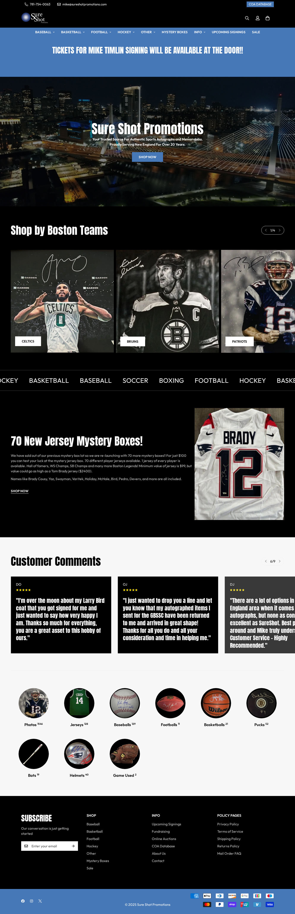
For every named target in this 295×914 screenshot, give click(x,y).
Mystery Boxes (175, 32)
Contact (158, 861)
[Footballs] (170, 703)
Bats (33, 775)
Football (99, 32)
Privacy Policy (228, 824)
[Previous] (266, 230)
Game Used (124, 775)
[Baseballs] (125, 703)
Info (198, 32)
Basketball (71, 32)
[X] (40, 901)
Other (146, 32)
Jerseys (79, 724)
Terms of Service (230, 831)
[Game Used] (125, 754)
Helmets (79, 775)
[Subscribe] (73, 846)
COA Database (163, 846)
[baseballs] (34, 754)
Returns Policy (228, 846)
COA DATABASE (260, 4)
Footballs (170, 724)
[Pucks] (261, 703)
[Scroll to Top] (287, 890)
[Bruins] (167, 301)
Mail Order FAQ (229, 853)
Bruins (132, 341)
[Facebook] (23, 901)
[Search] (247, 18)
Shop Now (147, 157)
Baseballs (125, 724)
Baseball (43, 32)
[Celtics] (62, 301)
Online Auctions (164, 839)
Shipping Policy (229, 839)
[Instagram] (31, 901)
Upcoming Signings (229, 32)
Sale (256, 32)
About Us (159, 853)
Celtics (28, 341)
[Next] (279, 230)
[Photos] (34, 703)
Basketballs (216, 724)
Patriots (239, 341)
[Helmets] (79, 754)
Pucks (261, 724)
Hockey (124, 32)
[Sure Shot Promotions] (34, 18)
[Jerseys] (79, 703)
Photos (33, 724)
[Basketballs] (216, 703)
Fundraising (161, 831)
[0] (268, 18)
